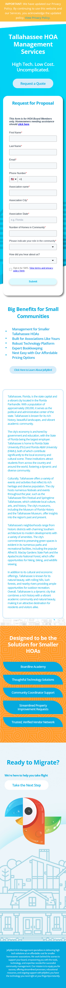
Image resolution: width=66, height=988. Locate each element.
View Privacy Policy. (37, 18)
